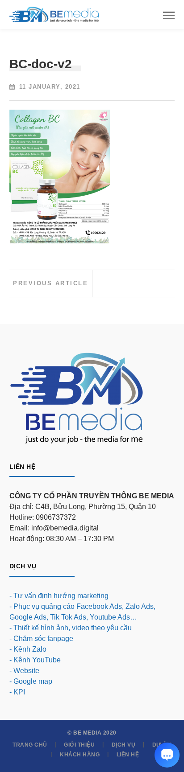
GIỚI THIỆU (79, 745)
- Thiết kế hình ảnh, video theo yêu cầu (70, 628)
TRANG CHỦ (30, 745)
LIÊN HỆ (128, 754)
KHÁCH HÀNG (80, 754)
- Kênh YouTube (35, 660)
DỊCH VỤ (124, 745)
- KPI (17, 692)
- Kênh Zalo (27, 649)
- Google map (30, 681)
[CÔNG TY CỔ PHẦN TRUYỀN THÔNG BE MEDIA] (54, 14)
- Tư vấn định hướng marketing (59, 596)
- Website (24, 670)
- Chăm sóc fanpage (41, 638)
